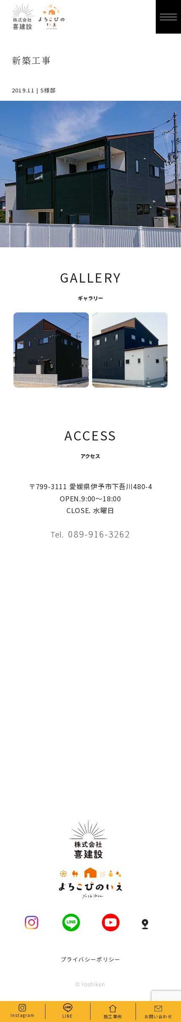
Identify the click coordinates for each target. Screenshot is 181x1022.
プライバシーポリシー (91, 959)
